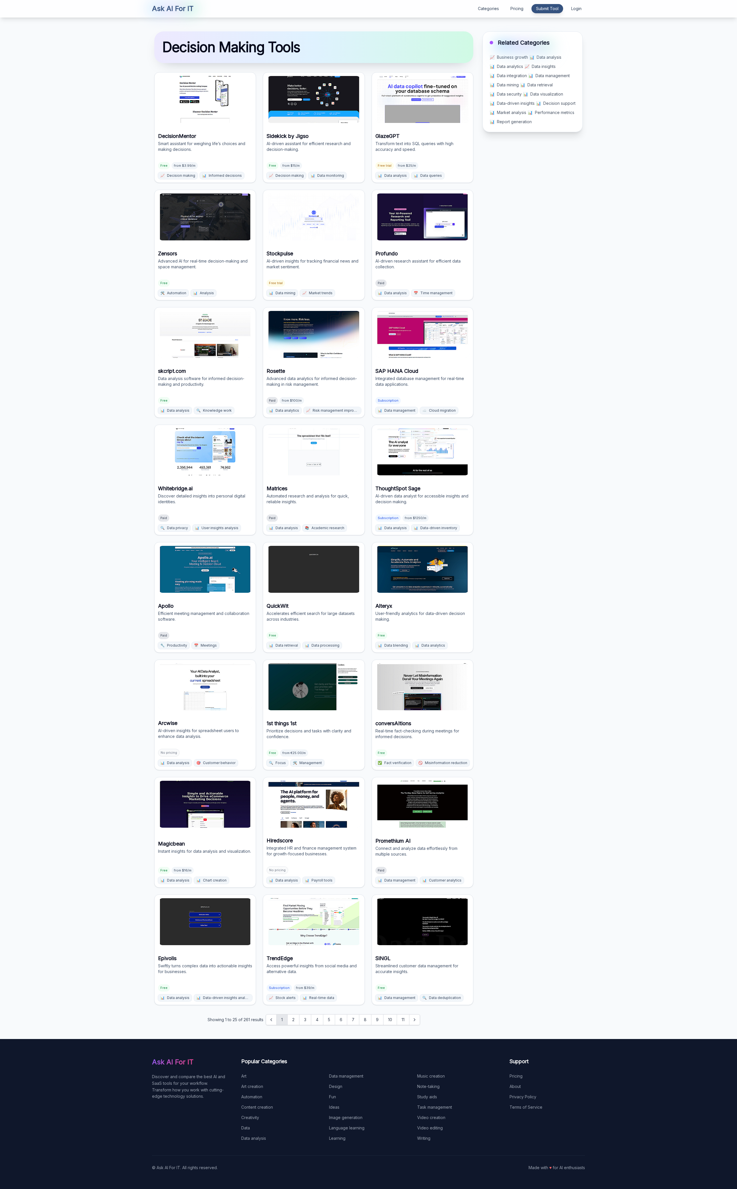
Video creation (431, 1117)
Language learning (346, 1127)
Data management (346, 1076)
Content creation (257, 1107)
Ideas (334, 1107)
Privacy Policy (523, 1096)
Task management (434, 1107)
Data (245, 1127)
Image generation (345, 1117)
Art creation (252, 1086)
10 (390, 1019)
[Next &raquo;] (414, 1019)
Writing (423, 1138)
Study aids (427, 1096)
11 (403, 1019)
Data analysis (253, 1138)
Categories (488, 8)
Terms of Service (526, 1107)
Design (335, 1086)
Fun (332, 1096)
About (515, 1086)
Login (576, 8)
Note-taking (428, 1086)
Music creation (431, 1076)
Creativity (250, 1117)
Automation (251, 1096)
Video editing (430, 1127)
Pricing (516, 8)
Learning (337, 1138)
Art (243, 1076)
